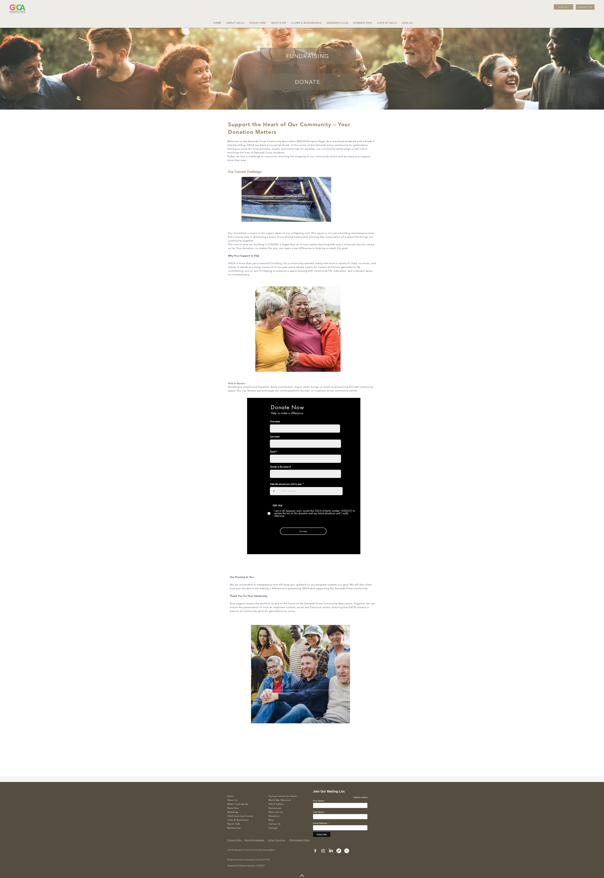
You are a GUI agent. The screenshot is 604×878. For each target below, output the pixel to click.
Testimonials (275, 808)
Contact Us (274, 823)
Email (272, 452)
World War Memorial (279, 800)
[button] (235, 23)
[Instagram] (323, 850)
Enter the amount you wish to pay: (286, 484)
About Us (232, 800)
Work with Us (275, 812)
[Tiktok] (338, 850)
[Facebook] (315, 850)
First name (275, 421)
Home (230, 796)
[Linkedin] (331, 850)
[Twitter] (346, 850)
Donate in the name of (280, 467)
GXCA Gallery (275, 804)
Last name (275, 436)
